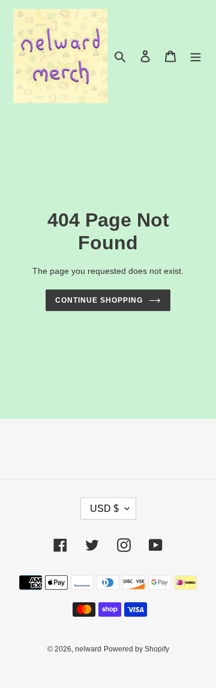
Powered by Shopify (136, 649)
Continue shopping (99, 300)
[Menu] (195, 56)
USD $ (104, 508)
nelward (88, 649)
